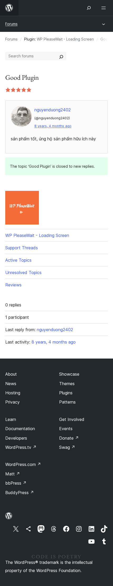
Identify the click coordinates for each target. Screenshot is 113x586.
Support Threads (21, 247)
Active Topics (18, 260)
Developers (16, 438)
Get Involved (71, 419)
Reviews (13, 284)
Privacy (12, 402)
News (10, 383)
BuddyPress (19, 492)
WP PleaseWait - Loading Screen (65, 39)
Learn (10, 419)
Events (66, 428)
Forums (11, 24)
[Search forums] (61, 56)
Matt (12, 473)
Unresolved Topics (23, 272)
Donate (69, 438)
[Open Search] (88, 8)
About (11, 374)
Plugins (66, 392)
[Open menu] (104, 8)
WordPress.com (23, 464)
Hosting (12, 392)
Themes (67, 383)
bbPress (16, 483)
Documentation (20, 428)
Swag (67, 447)
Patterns (67, 402)
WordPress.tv (21, 447)
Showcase (69, 374)
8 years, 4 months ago (52, 126)
